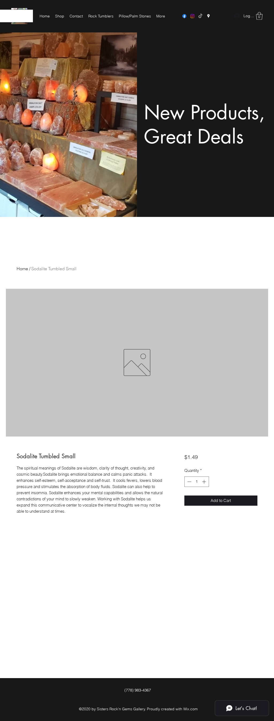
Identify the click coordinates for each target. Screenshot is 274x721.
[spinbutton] (196, 482)
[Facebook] (184, 16)
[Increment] (204, 482)
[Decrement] (188, 482)
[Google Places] (208, 16)
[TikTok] (200, 16)
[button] (259, 16)
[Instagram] (192, 16)
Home (22, 268)
